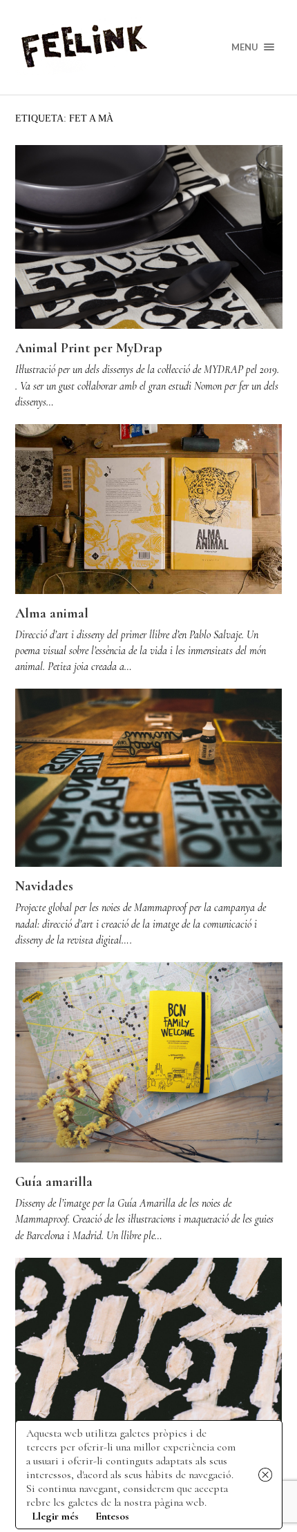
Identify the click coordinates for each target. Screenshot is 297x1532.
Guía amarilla (54, 1182)
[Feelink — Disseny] (148, 47)
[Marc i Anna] (148, 1347)
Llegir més (55, 1516)
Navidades (44, 886)
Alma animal (51, 613)
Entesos (112, 1516)
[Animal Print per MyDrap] (148, 237)
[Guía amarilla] (148, 1062)
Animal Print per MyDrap (88, 348)
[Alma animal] (148, 509)
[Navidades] (148, 778)
